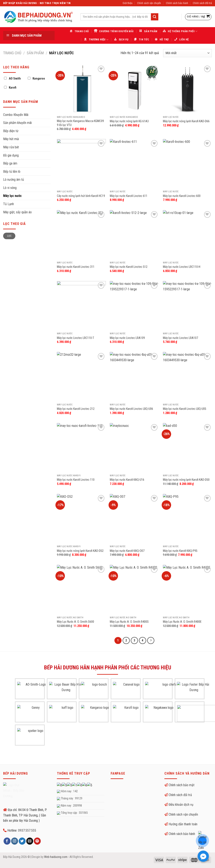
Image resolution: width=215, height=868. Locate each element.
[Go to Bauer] (66, 690)
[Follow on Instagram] (14, 841)
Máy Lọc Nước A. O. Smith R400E (182, 622)
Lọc (9, 235)
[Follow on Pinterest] (37, 841)
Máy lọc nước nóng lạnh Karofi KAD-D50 (186, 480)
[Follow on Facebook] (7, 841)
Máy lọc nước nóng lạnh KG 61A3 (129, 121)
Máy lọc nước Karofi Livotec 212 (75, 409)
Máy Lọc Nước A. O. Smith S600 (75, 622)
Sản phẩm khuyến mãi (17, 123)
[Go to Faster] (194, 690)
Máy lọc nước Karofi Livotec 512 (128, 267)
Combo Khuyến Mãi (15, 115)
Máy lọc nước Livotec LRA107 (180, 338)
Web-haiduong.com (55, 857)
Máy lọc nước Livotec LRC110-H (181, 267)
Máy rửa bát (11, 147)
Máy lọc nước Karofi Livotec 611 (128, 196)
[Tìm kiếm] (154, 16)
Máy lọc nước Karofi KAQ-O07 (127, 551)
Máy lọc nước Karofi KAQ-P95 (180, 551)
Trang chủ (12, 53)
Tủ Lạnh (8, 204)
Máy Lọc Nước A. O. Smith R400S (129, 622)
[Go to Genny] (34, 713)
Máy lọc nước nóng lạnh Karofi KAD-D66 (186, 121)
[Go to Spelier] (34, 736)
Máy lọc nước (12, 196)
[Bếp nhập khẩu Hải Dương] (38, 17)
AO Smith (15, 78)
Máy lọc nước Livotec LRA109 (127, 338)
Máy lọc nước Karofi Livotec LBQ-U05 (184, 409)
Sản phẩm (35, 53)
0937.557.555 (27, 830)
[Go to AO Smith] (34, 690)
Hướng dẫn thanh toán (183, 824)
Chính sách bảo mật (181, 785)
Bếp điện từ (10, 131)
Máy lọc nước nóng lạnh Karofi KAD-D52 (80, 551)
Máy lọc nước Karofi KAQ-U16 (127, 480)
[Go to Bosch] (98, 690)
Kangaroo (39, 78)
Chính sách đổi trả (202, 3)
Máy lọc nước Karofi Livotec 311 (75, 267)
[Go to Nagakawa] (162, 713)
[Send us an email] (29, 841)
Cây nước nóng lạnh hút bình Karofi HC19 (81, 196)
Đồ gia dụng (11, 155)
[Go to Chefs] (167, 690)
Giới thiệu (127, 3)
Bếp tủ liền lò (11, 172)
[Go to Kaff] (66, 713)
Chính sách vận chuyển (149, 3)
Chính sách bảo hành (177, 3)
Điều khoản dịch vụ (181, 805)
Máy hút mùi (11, 139)
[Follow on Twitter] (22, 841)
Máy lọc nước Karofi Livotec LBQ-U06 (131, 409)
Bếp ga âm (10, 163)
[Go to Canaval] (130, 690)
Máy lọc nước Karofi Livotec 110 (75, 480)
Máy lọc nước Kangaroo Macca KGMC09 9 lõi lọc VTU (80, 123)
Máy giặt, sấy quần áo (17, 212)
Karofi (12, 87)
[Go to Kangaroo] (98, 713)
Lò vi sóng (10, 188)
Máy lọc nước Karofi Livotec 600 (182, 196)
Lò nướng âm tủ (13, 180)
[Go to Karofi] (130, 713)
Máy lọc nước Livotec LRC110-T (75, 338)
